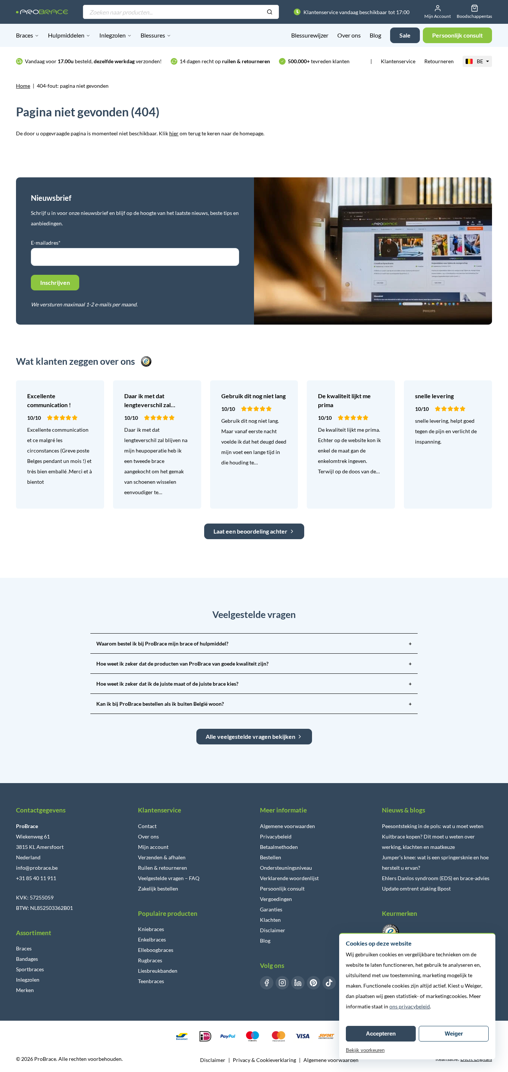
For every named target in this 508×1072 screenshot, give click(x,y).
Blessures (153, 35)
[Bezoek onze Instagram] (282, 982)
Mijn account (153, 847)
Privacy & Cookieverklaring (264, 1060)
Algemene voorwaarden (287, 826)
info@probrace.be (37, 868)
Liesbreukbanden (157, 971)
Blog (375, 35)
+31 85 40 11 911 (36, 878)
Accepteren (381, 1033)
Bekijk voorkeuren (365, 1050)
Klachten (270, 920)
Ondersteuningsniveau (286, 868)
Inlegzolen (112, 35)
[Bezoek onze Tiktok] (329, 982)
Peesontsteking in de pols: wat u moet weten (432, 826)
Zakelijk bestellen (158, 888)
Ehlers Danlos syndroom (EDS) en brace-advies (435, 878)
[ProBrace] (42, 12)
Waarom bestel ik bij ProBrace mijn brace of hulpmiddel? (254, 643)
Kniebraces (151, 929)
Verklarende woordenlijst (289, 878)
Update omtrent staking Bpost (416, 888)
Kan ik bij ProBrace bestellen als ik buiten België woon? (254, 704)
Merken (25, 990)
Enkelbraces (152, 939)
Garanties (271, 909)
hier (174, 133)
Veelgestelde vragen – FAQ (168, 878)
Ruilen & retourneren (162, 868)
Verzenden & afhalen (162, 857)
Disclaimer (272, 930)
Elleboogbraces (155, 950)
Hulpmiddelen (66, 35)
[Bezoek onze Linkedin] (298, 982)
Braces (24, 35)
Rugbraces (150, 960)
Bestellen (270, 857)
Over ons (349, 35)
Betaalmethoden (279, 847)
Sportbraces (30, 969)
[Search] (269, 12)
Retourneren (439, 61)
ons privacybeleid (409, 1006)
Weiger (454, 1033)
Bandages (27, 959)
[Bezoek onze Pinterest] (313, 982)
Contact (147, 826)
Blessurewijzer (309, 35)
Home (23, 86)
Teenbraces (151, 981)
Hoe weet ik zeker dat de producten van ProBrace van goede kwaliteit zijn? (254, 663)
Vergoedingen (276, 899)
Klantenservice (398, 61)
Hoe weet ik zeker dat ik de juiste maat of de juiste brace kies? (254, 683)
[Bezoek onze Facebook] (266, 982)
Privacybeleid (276, 836)
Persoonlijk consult (282, 888)
